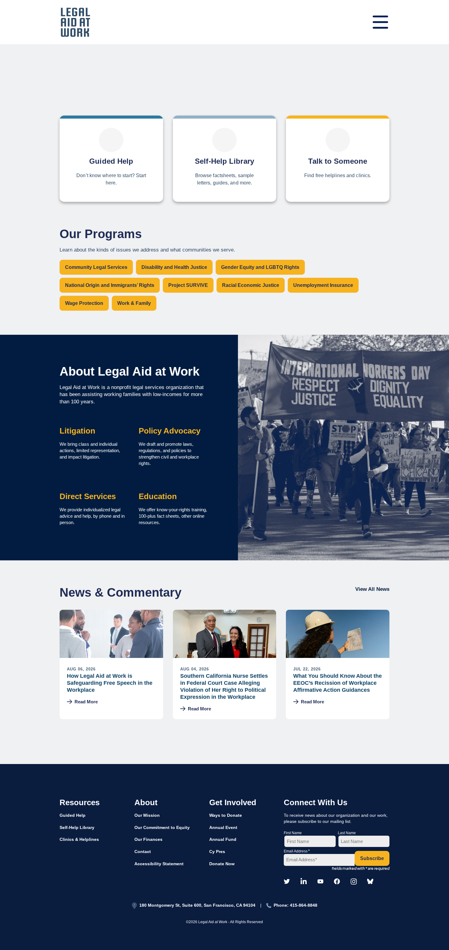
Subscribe (372, 858)
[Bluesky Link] (370, 881)
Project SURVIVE (188, 285)
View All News (372, 589)
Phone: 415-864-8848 (295, 905)
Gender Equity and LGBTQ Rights (260, 267)
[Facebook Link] (337, 881)
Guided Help (73, 815)
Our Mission (147, 815)
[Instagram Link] (354, 882)
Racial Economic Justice (250, 285)
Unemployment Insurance (323, 285)
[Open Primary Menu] (380, 22)
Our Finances (148, 839)
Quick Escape (428, 485)
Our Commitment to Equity (162, 827)
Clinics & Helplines (79, 839)
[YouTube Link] (320, 882)
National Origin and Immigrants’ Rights (109, 285)
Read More (86, 701)
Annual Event (223, 827)
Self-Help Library (77, 827)
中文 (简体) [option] (425, 447)
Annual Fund (222, 839)
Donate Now (222, 863)
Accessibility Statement (159, 863)
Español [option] (425, 432)
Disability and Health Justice (174, 267)
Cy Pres (217, 851)
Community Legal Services (96, 267)
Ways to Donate (225, 815)
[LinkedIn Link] (304, 882)
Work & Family (134, 303)
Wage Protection (84, 303)
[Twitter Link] (287, 881)
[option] (425, 432)
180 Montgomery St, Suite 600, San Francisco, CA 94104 (197, 905)
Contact (142, 851)
